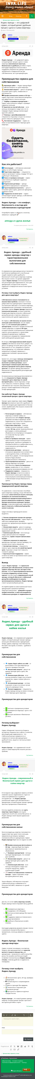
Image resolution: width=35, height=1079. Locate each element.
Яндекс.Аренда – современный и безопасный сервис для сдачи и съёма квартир (17, 781)
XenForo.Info (12, 1076)
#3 (32, 617)
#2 (32, 247)
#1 (32, 46)
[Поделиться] (30, 46)
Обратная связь (6, 1061)
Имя (3, 1028)
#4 (32, 774)
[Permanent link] (20, 82)
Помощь (24, 1062)
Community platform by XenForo (17, 1075)
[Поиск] (32, 16)
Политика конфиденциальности (11, 1062)
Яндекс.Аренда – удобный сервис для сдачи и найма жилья (17, 625)
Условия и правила (17, 1061)
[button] (4, 1015)
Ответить (30, 229)
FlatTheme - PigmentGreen (9, 1058)
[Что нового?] (26, 16)
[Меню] (2, 16)
